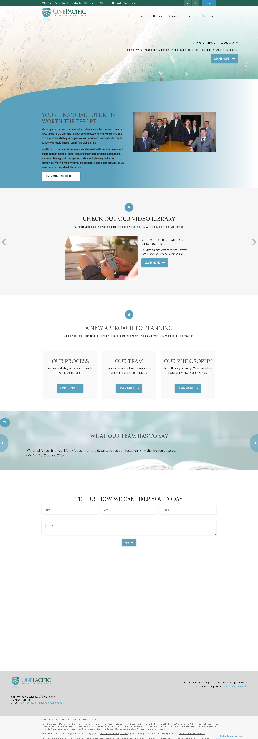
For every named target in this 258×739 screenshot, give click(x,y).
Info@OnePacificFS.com (125, 3)
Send (127, 542)
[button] (130, 16)
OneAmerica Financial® (234, 686)
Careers (209, 3)
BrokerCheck (91, 719)
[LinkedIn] (187, 3)
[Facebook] (195, 3)
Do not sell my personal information (192, 734)
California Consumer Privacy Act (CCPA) (114, 734)
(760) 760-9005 (101, 3)
